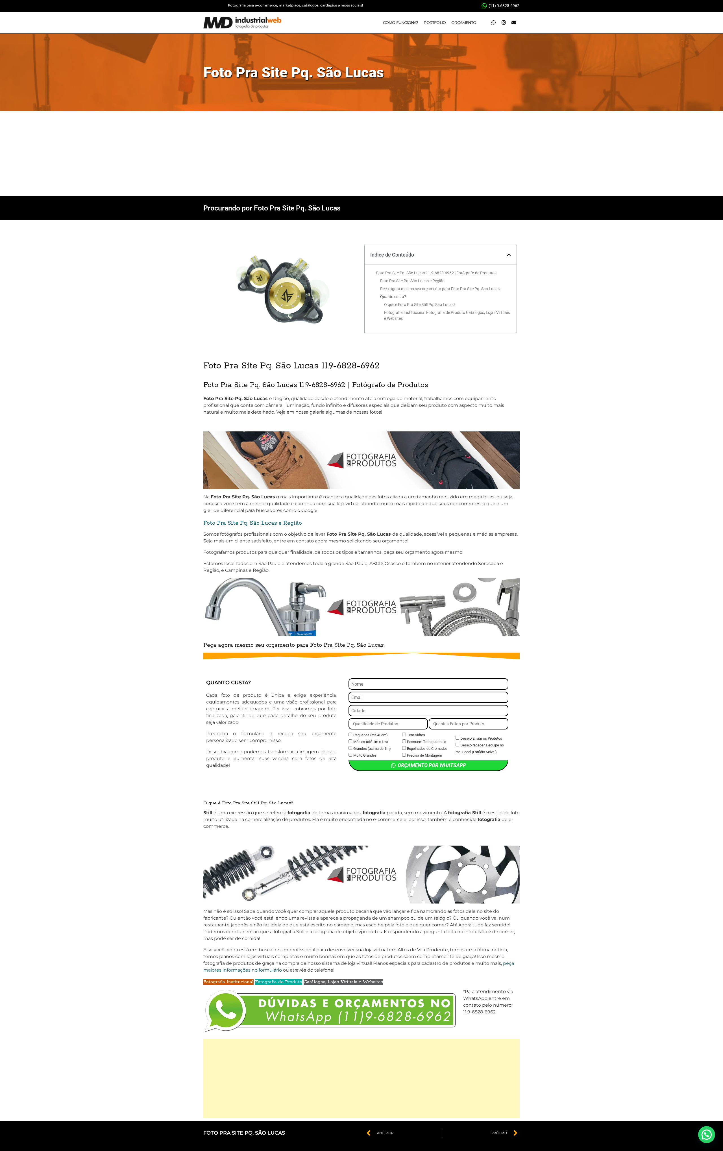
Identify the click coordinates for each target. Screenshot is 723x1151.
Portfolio (435, 22)
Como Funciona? (400, 22)
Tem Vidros (416, 735)
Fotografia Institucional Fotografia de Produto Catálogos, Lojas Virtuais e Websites (447, 315)
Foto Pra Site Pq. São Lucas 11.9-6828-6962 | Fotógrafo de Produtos (436, 273)
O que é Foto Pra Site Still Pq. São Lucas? (420, 304)
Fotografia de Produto (278, 982)
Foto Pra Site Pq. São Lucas (293, 72)
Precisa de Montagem (424, 755)
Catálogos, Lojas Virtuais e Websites (343, 982)
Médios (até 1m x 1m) (370, 742)
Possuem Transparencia (426, 742)
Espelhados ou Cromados (427, 748)
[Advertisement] (361, 153)
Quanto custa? (393, 296)
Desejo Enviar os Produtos (481, 738)
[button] (509, 255)
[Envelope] (514, 22)
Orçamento (463, 22)
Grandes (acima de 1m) (372, 748)
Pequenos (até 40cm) (370, 735)
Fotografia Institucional (228, 982)
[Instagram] (503, 22)
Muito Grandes (365, 755)
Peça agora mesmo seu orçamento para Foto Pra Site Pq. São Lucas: (440, 288)
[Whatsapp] (493, 22)
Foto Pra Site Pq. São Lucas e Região (412, 281)
